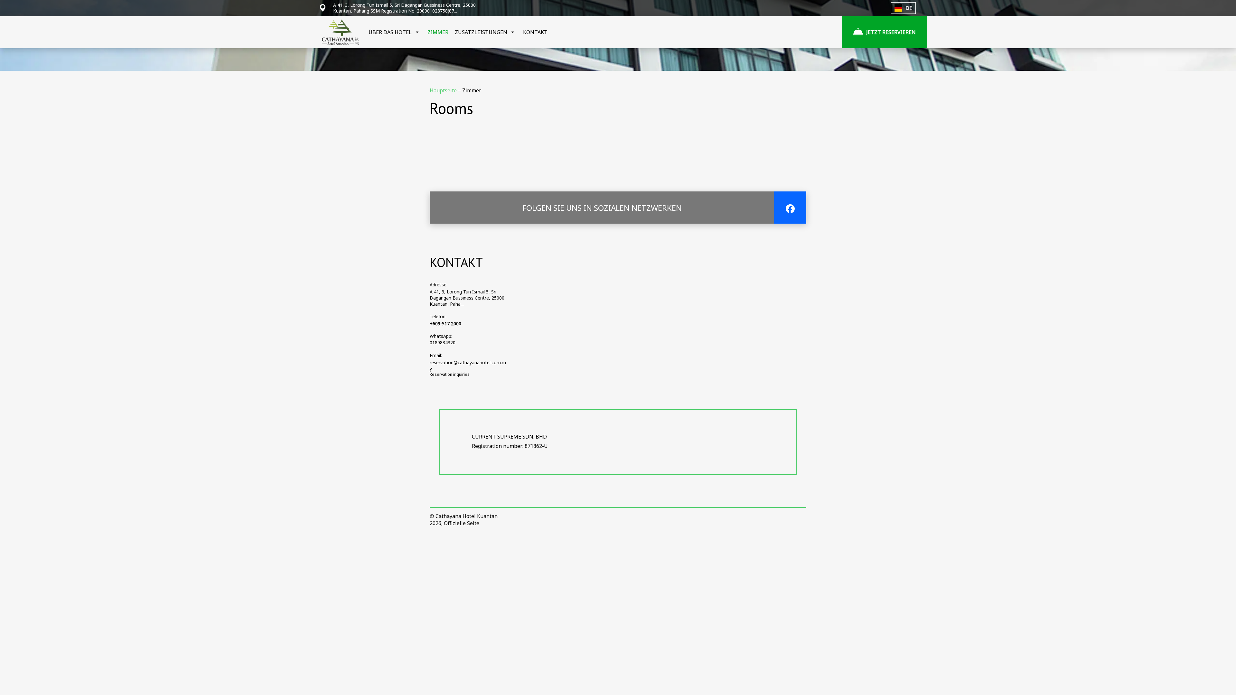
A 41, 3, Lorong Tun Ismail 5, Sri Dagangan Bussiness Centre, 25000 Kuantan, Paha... (467, 298)
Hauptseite (444, 90)
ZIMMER (437, 32)
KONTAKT (535, 32)
